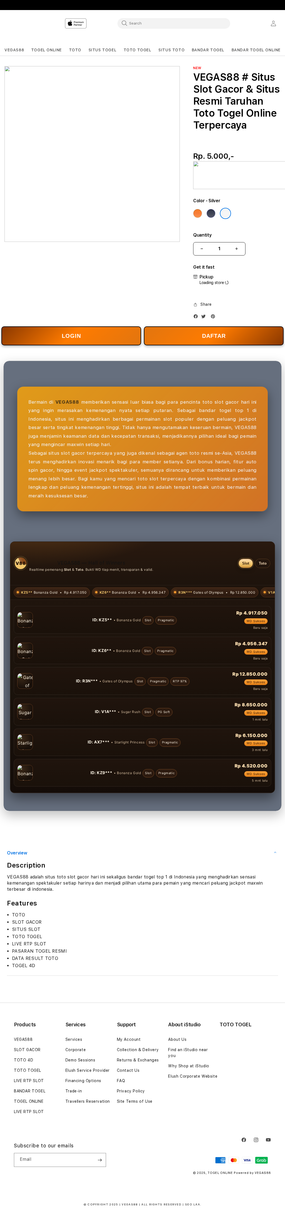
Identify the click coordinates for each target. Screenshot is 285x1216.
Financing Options (83, 1111)
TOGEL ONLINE (28, 1132)
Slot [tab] (245, 563)
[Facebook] (197, 318)
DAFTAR (214, 336)
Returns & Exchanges (138, 1090)
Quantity (202, 235)
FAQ (121, 1111)
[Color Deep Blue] (211, 213)
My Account (129, 1070)
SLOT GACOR (27, 1080)
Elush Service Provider (87, 1101)
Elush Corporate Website (192, 1106)
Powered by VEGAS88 (252, 1203)
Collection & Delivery (138, 1080)
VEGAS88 (23, 1070)
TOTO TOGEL (27, 1101)
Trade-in (73, 1121)
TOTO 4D (23, 1090)
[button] (14, 50)
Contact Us (128, 1101)
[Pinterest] (214, 318)
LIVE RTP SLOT (29, 1111)
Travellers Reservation (87, 1132)
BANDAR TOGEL (29, 1121)
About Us (177, 1070)
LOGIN (71, 336)
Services (73, 1070)
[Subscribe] (100, 1190)
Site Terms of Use (135, 1132)
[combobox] (173, 23)
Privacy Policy (131, 1121)
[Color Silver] (225, 213)
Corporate (75, 1080)
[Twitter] (205, 318)
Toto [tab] (263, 563)
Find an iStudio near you (188, 1083)
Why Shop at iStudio (188, 1096)
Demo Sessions (80, 1090)
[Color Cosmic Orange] (197, 213)
